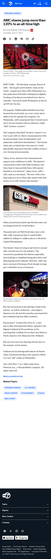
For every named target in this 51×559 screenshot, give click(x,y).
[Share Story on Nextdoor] (21, 39)
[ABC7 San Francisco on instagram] (16, 531)
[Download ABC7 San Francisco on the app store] (8, 538)
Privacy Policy (6, 546)
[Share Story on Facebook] (4, 39)
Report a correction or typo (13, 376)
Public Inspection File (9, 551)
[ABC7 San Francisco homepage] (9, 3)
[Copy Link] (33, 39)
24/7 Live (18, 3)
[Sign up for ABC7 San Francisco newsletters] (22, 531)
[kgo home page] (6, 495)
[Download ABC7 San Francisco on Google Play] (21, 538)
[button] (3, 3)
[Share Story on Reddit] (16, 39)
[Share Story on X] (10, 39)
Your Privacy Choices (20, 546)
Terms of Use (27, 549)
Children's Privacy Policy (37, 546)
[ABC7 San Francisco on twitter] (10, 531)
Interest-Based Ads (39, 549)
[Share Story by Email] (27, 39)
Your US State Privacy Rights (11, 549)
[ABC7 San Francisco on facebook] (4, 531)
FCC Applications (24, 551)
